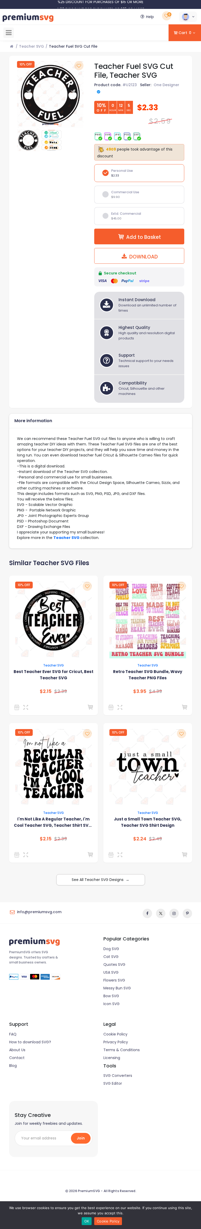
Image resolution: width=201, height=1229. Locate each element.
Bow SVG (111, 996)
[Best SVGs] (111, 855)
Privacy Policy (115, 1042)
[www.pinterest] (187, 913)
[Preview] (26, 707)
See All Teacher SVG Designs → (100, 879)
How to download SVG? (30, 1042)
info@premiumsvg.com (39, 911)
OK (86, 1221)
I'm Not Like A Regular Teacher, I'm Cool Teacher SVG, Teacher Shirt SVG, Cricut (53, 822)
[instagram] (174, 913)
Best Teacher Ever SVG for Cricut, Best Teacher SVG (53, 675)
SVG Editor (112, 1083)
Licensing (111, 1057)
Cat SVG (111, 956)
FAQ (12, 1034)
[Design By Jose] (111, 707)
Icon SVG (111, 1003)
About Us (17, 1049)
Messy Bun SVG (117, 988)
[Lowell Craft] (17, 707)
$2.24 (139, 839)
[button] (188, 17)
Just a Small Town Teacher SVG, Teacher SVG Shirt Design (147, 822)
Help (150, 16)
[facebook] (147, 913)
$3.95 (139, 691)
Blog (13, 1065)
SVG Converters (117, 1075)
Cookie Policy (115, 1034)
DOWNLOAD (143, 256)
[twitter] (160, 913)
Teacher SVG (31, 46)
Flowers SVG (114, 980)
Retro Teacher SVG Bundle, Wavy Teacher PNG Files (147, 675)
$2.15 (46, 691)
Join (81, 1138)
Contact (17, 1057)
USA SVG (111, 972)
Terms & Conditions (121, 1049)
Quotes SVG (114, 964)
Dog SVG (111, 948)
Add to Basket (143, 237)
